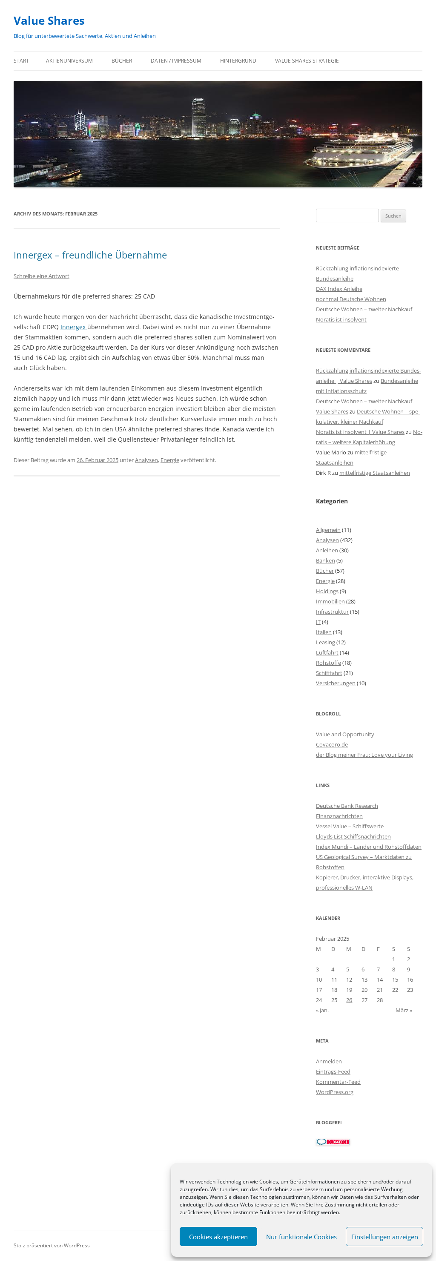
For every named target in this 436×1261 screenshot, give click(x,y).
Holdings (327, 591)
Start (21, 60)
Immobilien (330, 601)
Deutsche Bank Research (347, 806)
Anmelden (329, 1061)
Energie (170, 460)
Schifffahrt (329, 673)
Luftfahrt (327, 652)
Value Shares (49, 20)
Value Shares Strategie (307, 60)
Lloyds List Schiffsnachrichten (353, 836)
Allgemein (328, 530)
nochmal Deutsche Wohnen (351, 299)
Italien (324, 632)
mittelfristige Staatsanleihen (374, 473)
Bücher (122, 60)
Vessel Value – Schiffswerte (350, 826)
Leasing (325, 642)
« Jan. (322, 1010)
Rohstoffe (328, 662)
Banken (325, 560)
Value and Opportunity (345, 734)
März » (404, 1010)
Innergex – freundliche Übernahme (90, 254)
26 (349, 1000)
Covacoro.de (332, 744)
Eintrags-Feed (333, 1071)
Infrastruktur (332, 611)
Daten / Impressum (176, 60)
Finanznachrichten (339, 816)
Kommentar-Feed (338, 1082)
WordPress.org (334, 1092)
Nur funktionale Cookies (301, 1236)
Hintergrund (238, 60)
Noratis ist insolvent (341, 319)
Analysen (146, 460)
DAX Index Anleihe (339, 289)
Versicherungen (336, 683)
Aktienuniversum (69, 60)
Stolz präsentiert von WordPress (52, 1245)
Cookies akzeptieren (218, 1236)
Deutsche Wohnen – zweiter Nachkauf (364, 309)
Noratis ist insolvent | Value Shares (360, 432)
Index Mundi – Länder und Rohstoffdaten (369, 846)
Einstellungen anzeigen (384, 1236)
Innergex (73, 327)
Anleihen (327, 550)
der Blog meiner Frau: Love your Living (364, 754)
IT (318, 622)
